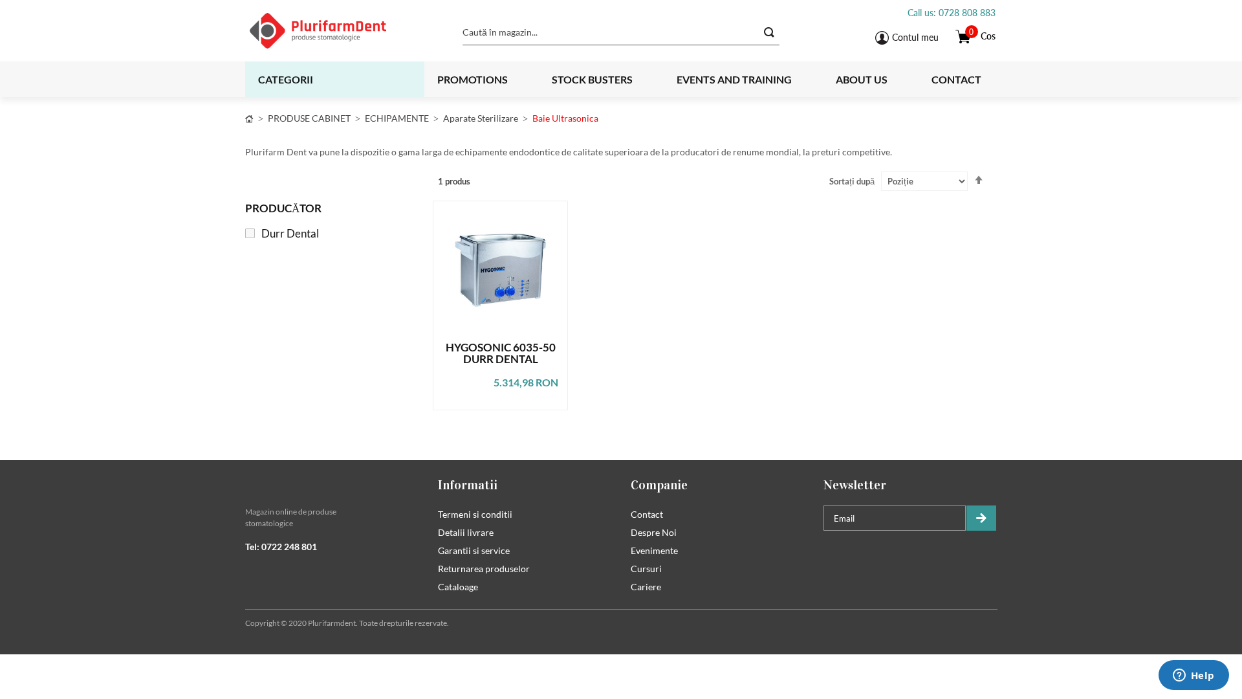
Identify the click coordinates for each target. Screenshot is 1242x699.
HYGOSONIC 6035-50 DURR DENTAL (501, 354)
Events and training (734, 79)
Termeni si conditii (475, 514)
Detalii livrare (466, 532)
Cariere (646, 586)
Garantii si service (474, 550)
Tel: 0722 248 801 (281, 546)
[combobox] (621, 32)
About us (862, 79)
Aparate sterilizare (480, 118)
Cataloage (458, 586)
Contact (956, 79)
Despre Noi (654, 532)
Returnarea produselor (484, 568)
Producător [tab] (283, 208)
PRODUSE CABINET (309, 118)
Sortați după (852, 181)
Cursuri (646, 568)
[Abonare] (981, 518)
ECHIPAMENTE (397, 118)
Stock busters (592, 79)
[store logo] (334, 31)
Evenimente (654, 550)
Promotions (472, 79)
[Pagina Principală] (249, 118)
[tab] (332, 484)
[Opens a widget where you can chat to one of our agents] (1193, 676)
